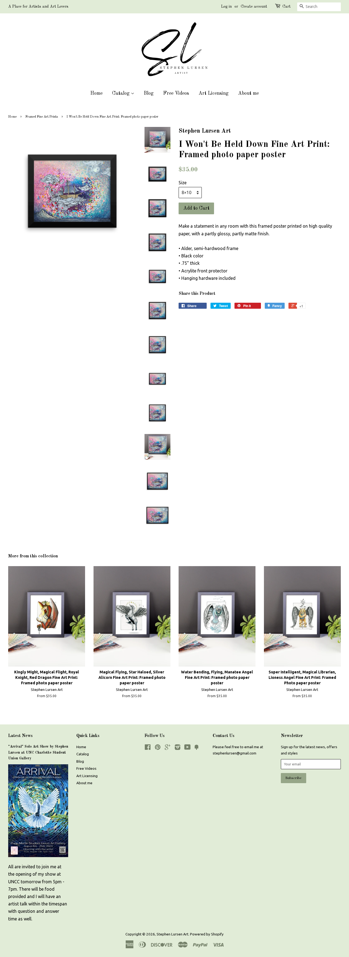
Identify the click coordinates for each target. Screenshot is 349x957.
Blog (149, 93)
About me (248, 93)
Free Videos (176, 93)
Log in (226, 6)
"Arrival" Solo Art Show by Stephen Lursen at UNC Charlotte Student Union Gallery (38, 752)
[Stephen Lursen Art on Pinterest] (158, 748)
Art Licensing (213, 93)
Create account (254, 6)
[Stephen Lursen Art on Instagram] (177, 748)
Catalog (121, 93)
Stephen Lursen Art (172, 934)
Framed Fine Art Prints (41, 116)
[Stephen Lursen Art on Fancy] (196, 748)
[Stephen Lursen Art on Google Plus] (167, 748)
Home (96, 93)
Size (182, 182)
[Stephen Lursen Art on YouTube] (187, 748)
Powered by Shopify (207, 934)
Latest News (20, 736)
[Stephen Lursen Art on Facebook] (148, 748)
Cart (286, 6)
